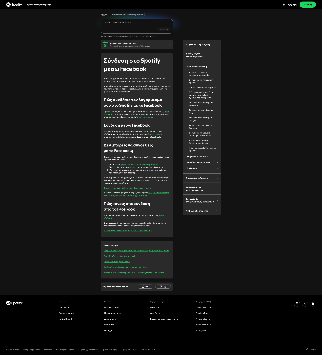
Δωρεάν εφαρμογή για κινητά (164, 318)
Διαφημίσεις (110, 318)
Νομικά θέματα (12, 349)
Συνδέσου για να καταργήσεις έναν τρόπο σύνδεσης (128, 230)
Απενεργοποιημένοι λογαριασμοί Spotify (198, 141)
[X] (305, 304)
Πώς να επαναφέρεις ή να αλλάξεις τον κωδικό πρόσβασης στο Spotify (137, 194)
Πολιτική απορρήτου (65, 349)
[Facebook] (313, 304)
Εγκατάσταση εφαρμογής (39, 4)
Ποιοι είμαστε (65, 307)
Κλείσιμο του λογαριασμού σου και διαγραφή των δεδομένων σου (134, 272)
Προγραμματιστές (113, 313)
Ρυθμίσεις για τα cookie (88, 349)
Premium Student (203, 324)
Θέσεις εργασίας (67, 313)
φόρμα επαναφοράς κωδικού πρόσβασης (140, 164)
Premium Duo (202, 313)
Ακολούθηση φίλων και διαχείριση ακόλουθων (125, 267)
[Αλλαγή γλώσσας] (284, 5)
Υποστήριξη (155, 307)
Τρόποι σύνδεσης (144, 117)
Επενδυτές (109, 324)
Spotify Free (201, 330)
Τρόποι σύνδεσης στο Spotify (117, 261)
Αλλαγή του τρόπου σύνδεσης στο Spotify (199, 73)
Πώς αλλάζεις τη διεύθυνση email (119, 256)
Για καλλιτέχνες (111, 307)
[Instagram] (297, 304)
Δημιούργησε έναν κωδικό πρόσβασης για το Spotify (128, 187)
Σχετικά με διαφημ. (110, 349)
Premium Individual (204, 307)
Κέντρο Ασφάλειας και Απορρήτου (37, 349)
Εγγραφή (292, 4)
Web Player (155, 313)
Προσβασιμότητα (129, 349)
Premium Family (203, 318)
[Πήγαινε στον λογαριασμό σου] (169, 45)
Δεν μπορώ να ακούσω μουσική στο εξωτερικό (200, 134)
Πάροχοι (108, 330)
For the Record (65, 318)
